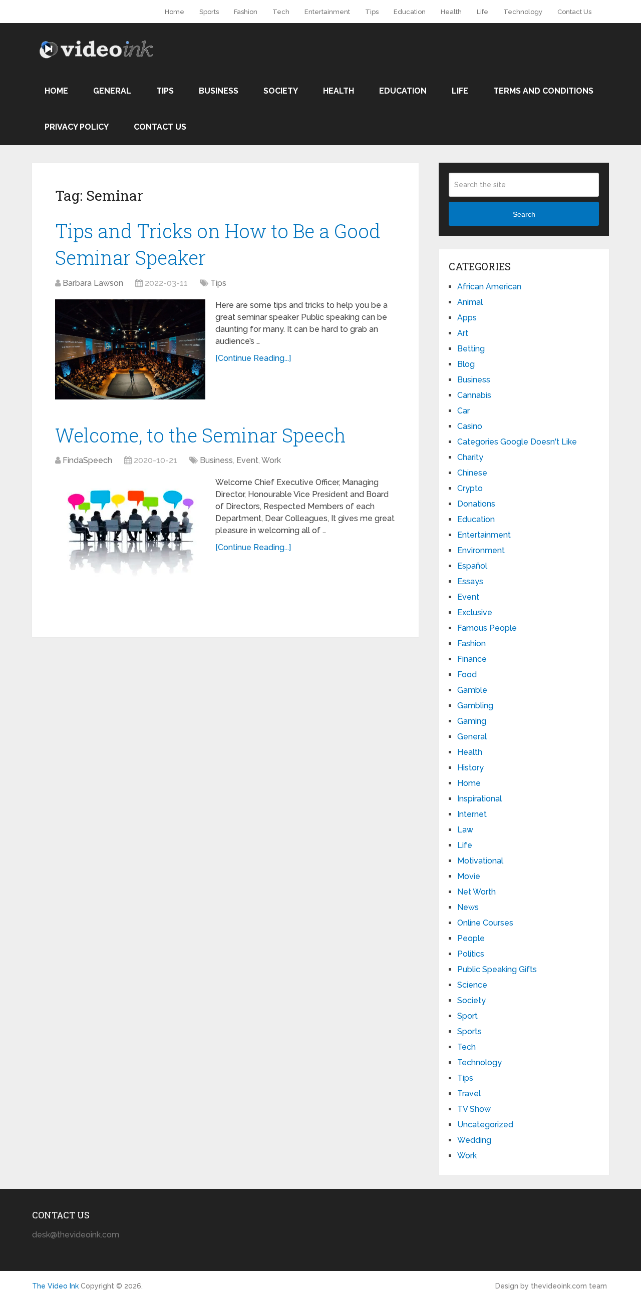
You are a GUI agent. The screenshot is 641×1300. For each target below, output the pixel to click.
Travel (469, 1093)
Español (472, 566)
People (471, 938)
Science (472, 985)
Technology (522, 12)
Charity (470, 457)
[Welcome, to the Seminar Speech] (130, 527)
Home (174, 12)
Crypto (470, 488)
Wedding (474, 1140)
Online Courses (485, 923)
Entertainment (327, 12)
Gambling (475, 705)
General (112, 91)
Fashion (245, 12)
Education (410, 12)
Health (451, 12)
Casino (469, 426)
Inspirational (479, 798)
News (468, 907)
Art (462, 333)
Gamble (472, 690)
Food (467, 674)
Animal (470, 302)
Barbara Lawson (93, 283)
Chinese (472, 473)
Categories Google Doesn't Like (517, 442)
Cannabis (474, 395)
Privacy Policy (77, 127)
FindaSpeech (87, 460)
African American (489, 286)
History (470, 767)
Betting (471, 348)
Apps (467, 317)
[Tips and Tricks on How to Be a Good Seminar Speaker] (130, 349)
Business (218, 91)
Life (482, 12)
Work (271, 460)
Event (247, 460)
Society (280, 91)
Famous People (487, 628)
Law (465, 829)
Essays (470, 581)
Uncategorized (485, 1124)
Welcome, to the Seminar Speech (200, 435)
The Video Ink (55, 1286)
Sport (467, 1016)
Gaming (471, 721)
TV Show (474, 1109)
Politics (470, 954)
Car (463, 410)
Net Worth (476, 892)
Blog (466, 364)
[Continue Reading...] (253, 358)
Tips (372, 12)
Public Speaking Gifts (497, 969)
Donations (476, 504)
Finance (472, 659)
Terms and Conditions (543, 91)
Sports (209, 12)
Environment (481, 550)
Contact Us (574, 12)
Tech (280, 12)
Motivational (480, 860)
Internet (472, 814)
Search (524, 214)
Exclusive (474, 612)
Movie (468, 876)
